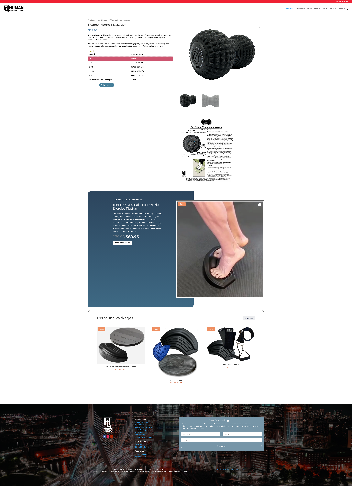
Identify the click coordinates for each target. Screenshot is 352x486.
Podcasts (317, 8)
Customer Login (141, 454)
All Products (140, 435)
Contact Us (341, 8)
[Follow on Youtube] (111, 436)
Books (325, 8)
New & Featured (103, 20)
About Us (332, 8)
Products (288, 8)
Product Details (122, 243)
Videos (309, 8)
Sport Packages (141, 430)
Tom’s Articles (300, 8)
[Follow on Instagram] (108, 436)
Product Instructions (342, 1)
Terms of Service (224, 469)
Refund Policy (238, 469)
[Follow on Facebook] (104, 436)
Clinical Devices (141, 445)
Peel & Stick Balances (143, 427)
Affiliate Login (140, 457)
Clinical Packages (142, 447)
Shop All (249, 318)
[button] (259, 27)
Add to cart (106, 85)
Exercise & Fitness (142, 422)
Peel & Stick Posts (142, 425)
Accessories (139, 432)
